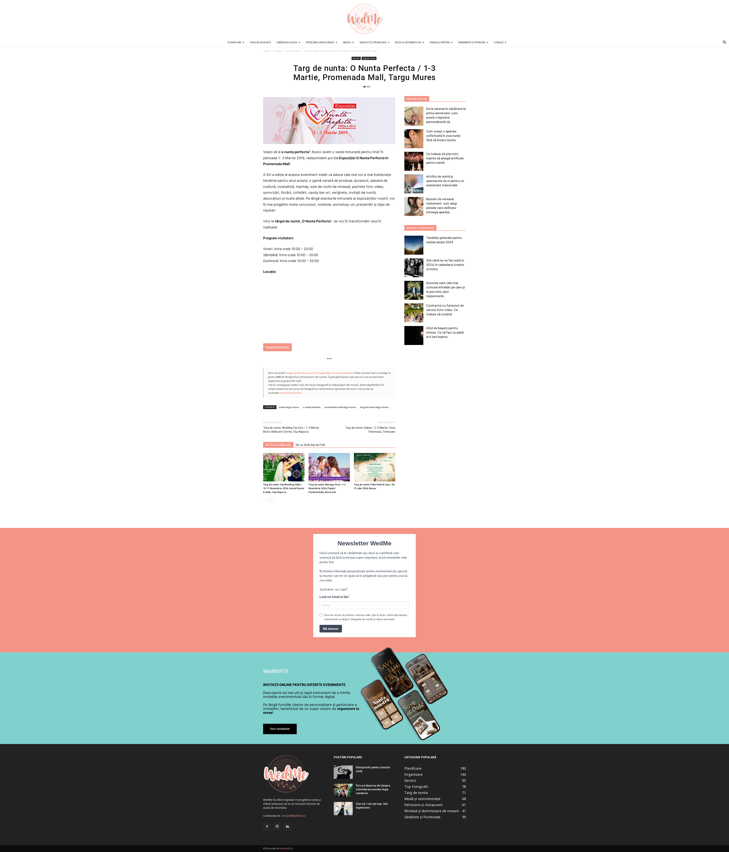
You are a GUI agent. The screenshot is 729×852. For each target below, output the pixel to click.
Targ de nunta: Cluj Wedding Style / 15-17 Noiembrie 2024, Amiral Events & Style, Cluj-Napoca (283, 488)
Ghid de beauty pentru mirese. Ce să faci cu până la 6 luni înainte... (445, 332)
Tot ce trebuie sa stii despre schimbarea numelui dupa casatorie (373, 789)
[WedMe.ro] (364, 19)
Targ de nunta (292, 51)
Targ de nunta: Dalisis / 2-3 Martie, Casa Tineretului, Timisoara (370, 429)
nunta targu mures (289, 407)
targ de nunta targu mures (374, 407)
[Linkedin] (287, 826)
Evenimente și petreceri (471, 42)
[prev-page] (265, 499)
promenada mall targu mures (340, 407)
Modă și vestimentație (408, 42)
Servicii (347, 42)
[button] (724, 43)
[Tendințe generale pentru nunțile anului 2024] (413, 245)
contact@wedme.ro (293, 815)
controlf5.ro (286, 848)
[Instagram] (277, 826)
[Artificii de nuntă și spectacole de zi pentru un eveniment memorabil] (413, 183)
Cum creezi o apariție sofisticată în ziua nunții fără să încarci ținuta (443, 135)
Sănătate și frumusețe (373, 42)
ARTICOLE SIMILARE (278, 445)
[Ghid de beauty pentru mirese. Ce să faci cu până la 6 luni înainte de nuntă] (413, 335)
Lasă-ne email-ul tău (334, 596)
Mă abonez (330, 628)
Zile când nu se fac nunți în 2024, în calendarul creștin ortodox (445, 264)
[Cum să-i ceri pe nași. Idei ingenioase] (343, 808)
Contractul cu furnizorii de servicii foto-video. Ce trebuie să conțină (445, 310)
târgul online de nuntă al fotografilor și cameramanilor (320, 373)
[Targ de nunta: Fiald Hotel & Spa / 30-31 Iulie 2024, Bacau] (374, 467)
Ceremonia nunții (286, 42)
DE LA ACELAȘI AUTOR (310, 445)
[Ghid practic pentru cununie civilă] (343, 772)
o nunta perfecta (311, 407)
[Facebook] (267, 826)
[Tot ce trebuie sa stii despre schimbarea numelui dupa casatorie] (343, 790)
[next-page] (271, 499)
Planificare (234, 42)
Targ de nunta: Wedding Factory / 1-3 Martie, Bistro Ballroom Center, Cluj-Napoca (291, 429)
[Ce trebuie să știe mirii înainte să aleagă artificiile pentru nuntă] (413, 161)
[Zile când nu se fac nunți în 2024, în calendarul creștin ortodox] (413, 267)
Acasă (266, 51)
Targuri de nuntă (260, 42)
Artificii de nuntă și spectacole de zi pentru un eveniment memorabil (445, 181)
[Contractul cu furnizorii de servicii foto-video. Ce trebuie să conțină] (413, 312)
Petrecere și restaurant (320, 42)
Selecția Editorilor (291, 393)
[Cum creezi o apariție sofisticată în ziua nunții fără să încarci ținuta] (413, 138)
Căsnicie (498, 42)
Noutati (277, 51)
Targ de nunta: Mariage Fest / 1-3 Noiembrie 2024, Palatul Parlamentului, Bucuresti (327, 488)
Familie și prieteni (440, 42)
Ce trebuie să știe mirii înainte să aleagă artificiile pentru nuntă (445, 158)
